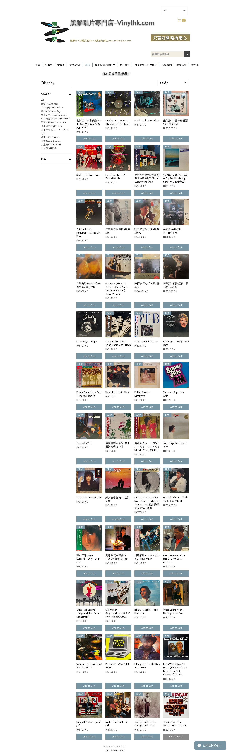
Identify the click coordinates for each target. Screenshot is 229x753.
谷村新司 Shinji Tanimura (52, 107)
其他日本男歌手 (49, 148)
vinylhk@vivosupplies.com (114, 750)
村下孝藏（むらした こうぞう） (54, 131)
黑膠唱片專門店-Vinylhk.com (112, 22)
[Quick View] (89, 324)
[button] (182, 20)
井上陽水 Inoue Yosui (51, 144)
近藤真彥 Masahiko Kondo (53, 122)
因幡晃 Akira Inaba (49, 103)
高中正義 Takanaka (50, 137)
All (42, 100)
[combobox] (173, 83)
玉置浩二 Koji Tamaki (51, 140)
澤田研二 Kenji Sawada (51, 126)
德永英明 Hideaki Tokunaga (54, 114)
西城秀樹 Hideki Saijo (51, 111)
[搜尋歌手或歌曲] (187, 54)
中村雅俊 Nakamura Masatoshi (55, 118)
